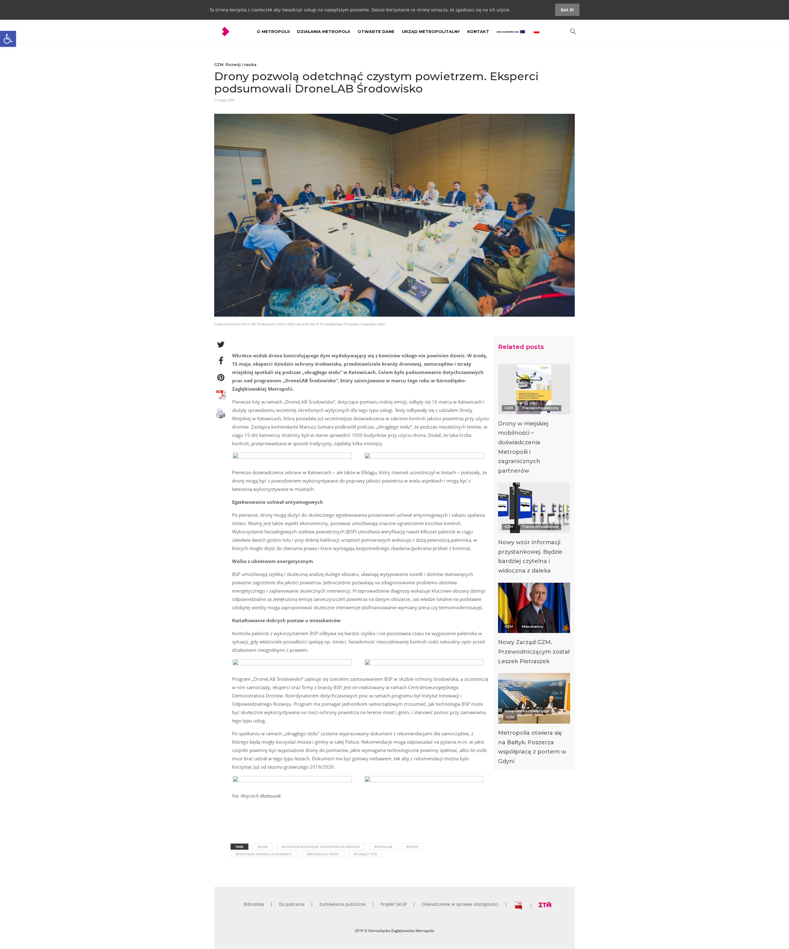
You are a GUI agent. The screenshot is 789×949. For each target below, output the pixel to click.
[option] (534, 420)
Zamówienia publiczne (342, 904)
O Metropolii (273, 31)
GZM (218, 64)
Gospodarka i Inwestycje (527, 711)
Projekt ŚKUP (394, 904)
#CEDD (263, 846)
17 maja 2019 (224, 100)
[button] (8, 39)
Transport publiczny (540, 408)
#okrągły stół (366, 854)
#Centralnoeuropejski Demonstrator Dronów (321, 846)
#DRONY (412, 846)
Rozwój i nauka (241, 64)
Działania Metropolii (323, 31)
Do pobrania (292, 904)
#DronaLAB (383, 846)
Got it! (567, 10)
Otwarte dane (376, 31)
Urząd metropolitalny (431, 31)
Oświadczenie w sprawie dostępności (460, 904)
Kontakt (478, 31)
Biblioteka (254, 904)
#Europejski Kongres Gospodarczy (263, 854)
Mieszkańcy (532, 626)
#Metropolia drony (323, 854)
